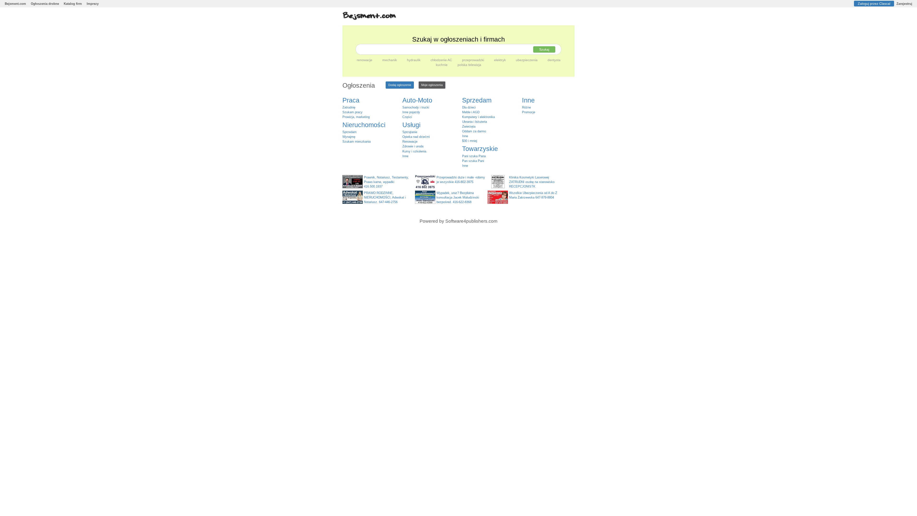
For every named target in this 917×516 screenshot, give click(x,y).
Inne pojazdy (411, 112)
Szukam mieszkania (356, 141)
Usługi (411, 125)
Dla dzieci (469, 107)
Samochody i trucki (415, 107)
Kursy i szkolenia (414, 151)
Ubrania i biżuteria (474, 122)
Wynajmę (348, 137)
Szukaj (544, 49)
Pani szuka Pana (474, 156)
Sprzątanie (409, 132)
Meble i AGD (471, 112)
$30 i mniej (469, 141)
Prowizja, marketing (356, 117)
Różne (526, 107)
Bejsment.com (15, 3)
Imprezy (93, 3)
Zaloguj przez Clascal (874, 3)
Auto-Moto (417, 100)
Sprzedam (349, 132)
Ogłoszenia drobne (45, 3)
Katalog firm (73, 3)
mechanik (390, 60)
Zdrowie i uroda (412, 146)
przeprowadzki (473, 60)
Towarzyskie (480, 148)
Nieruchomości (363, 125)
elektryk (500, 60)
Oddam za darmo (474, 131)
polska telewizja (469, 65)
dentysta (554, 60)
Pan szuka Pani (473, 161)
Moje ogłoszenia (432, 85)
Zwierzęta (468, 126)
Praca (350, 100)
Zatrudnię (348, 107)
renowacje (365, 60)
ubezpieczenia (527, 60)
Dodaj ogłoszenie (399, 85)
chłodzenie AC (442, 60)
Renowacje (409, 141)
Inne (405, 156)
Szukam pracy (352, 112)
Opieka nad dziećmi (416, 137)
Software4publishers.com (471, 221)
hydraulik (414, 60)
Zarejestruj (904, 3)
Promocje (528, 112)
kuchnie (442, 65)
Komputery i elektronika (478, 117)
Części (407, 117)
